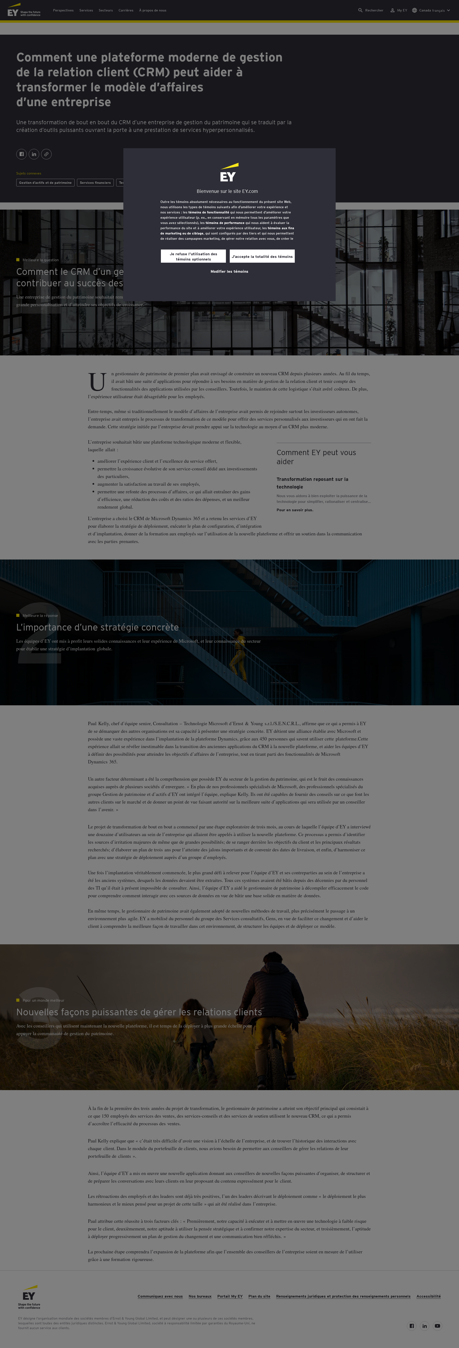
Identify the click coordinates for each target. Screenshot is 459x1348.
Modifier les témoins (229, 271)
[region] (229, 224)
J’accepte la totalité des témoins (262, 256)
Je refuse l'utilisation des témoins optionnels (193, 256)
